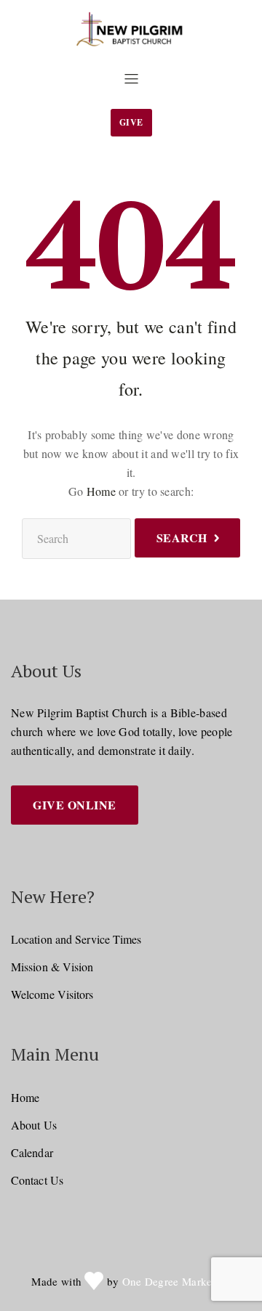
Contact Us (37, 1180)
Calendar (32, 1152)
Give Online (74, 804)
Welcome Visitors (52, 994)
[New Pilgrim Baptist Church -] (131, 30)
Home (101, 491)
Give (131, 122)
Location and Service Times (76, 939)
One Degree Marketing (176, 1281)
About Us (34, 1124)
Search (181, 537)
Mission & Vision (52, 966)
